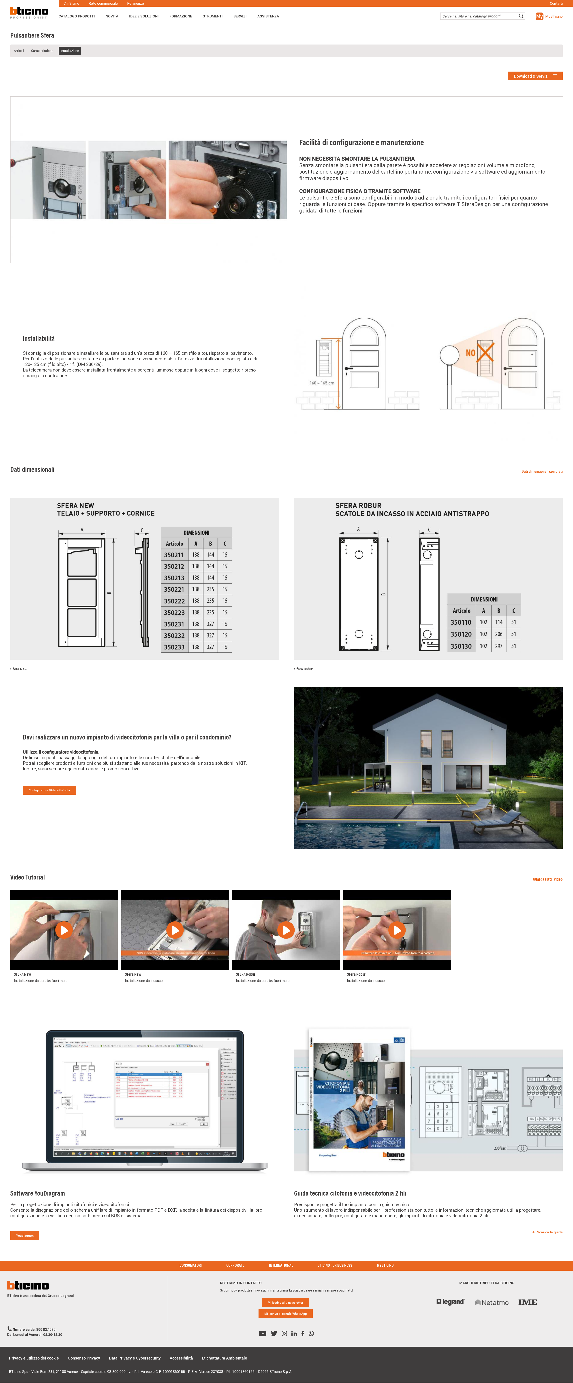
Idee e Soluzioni (144, 16)
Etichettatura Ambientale (224, 1358)
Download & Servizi (531, 76)
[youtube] (262, 1334)
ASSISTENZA (268, 16)
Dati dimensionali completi (542, 472)
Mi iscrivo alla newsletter (285, 1302)
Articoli (19, 51)
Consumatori (191, 1266)
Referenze (135, 3)
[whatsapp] (311, 1334)
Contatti (556, 3)
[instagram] (284, 1334)
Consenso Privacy (84, 1358)
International (281, 1266)
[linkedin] (294, 1334)
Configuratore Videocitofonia (49, 790)
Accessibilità (181, 1358)
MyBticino (385, 1266)
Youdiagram (25, 1235)
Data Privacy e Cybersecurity (135, 1358)
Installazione (69, 51)
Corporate (235, 1266)
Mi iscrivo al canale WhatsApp (285, 1313)
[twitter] (274, 1334)
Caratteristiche (42, 51)
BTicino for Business (335, 1266)
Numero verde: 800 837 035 (34, 1330)
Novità (112, 16)
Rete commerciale (103, 3)
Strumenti (213, 16)
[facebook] (302, 1334)
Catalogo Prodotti (77, 16)
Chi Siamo (71, 3)
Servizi (240, 16)
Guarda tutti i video (548, 880)
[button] (549, 16)
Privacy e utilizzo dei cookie (34, 1358)
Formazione (180, 16)
